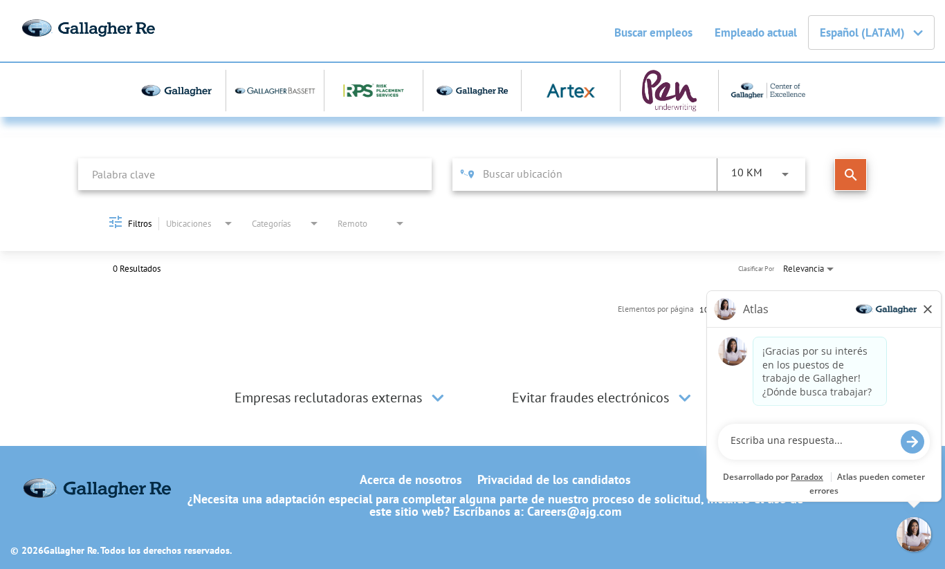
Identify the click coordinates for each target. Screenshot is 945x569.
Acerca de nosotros (411, 480)
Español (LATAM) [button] (862, 32)
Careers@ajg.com (574, 511)
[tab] (341, 397)
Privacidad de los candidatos (554, 480)
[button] (438, 397)
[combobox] (255, 174)
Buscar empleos (653, 32)
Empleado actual (756, 32)
